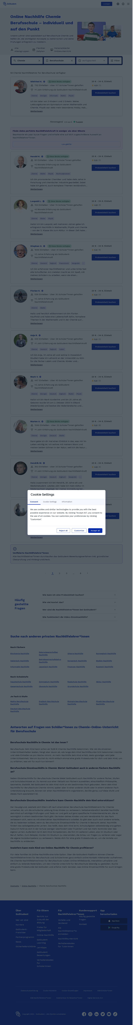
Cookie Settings (50, 502)
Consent (34, 502)
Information (67, 502)
